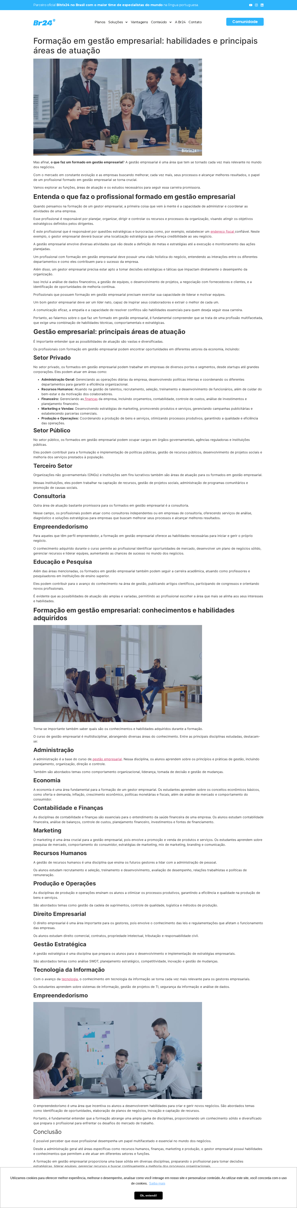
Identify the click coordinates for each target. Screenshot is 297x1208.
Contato (195, 22)
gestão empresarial (107, 759)
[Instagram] (256, 5)
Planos (100, 22)
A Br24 (180, 22)
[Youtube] (250, 5)
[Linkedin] (262, 5)
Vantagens (139, 22)
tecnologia (70, 979)
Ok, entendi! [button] (148, 1195)
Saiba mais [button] (157, 1183)
